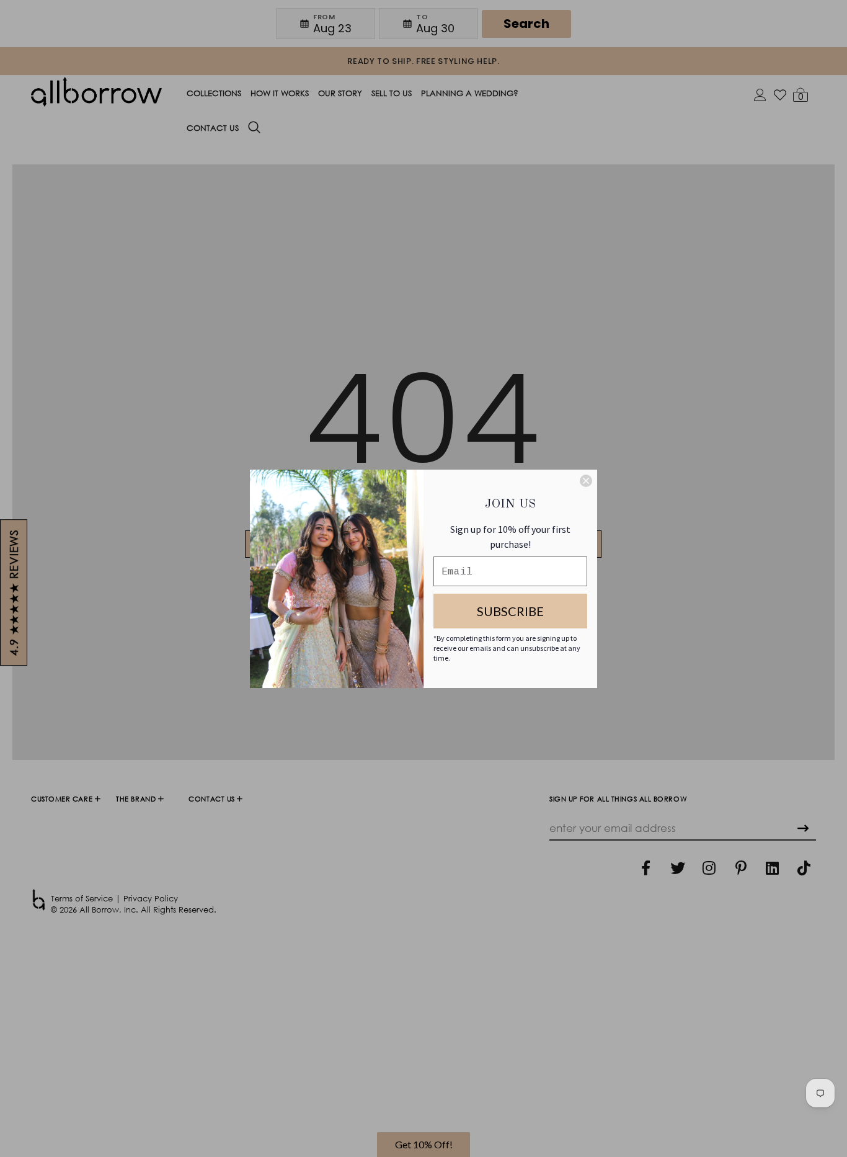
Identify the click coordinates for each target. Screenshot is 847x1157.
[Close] (586, 481)
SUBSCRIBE (510, 611)
